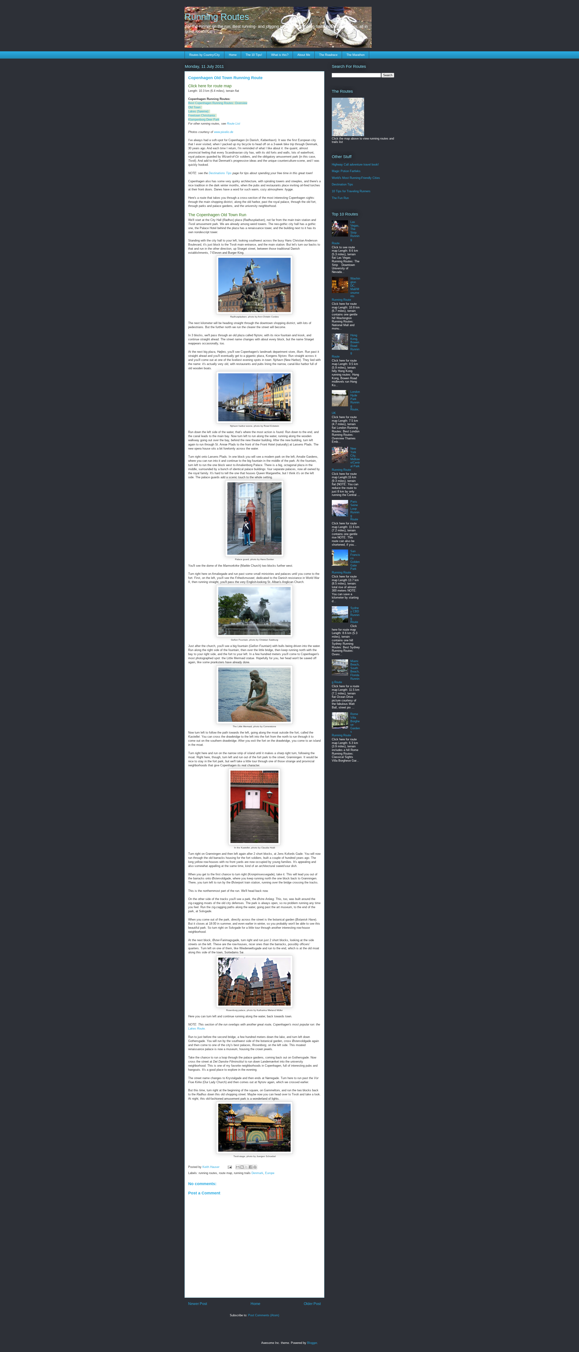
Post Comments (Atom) (263, 1315)
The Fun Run (340, 198)
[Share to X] (246, 1167)
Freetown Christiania (201, 115)
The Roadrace (328, 55)
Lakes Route (196, 1028)
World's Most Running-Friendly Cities (356, 178)
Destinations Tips (220, 173)
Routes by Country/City (204, 55)
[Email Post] (229, 1167)
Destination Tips (342, 184)
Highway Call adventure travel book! (355, 164)
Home (233, 55)
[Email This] (237, 1167)
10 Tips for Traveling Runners (351, 191)
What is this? (279, 55)
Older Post (312, 1304)
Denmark (257, 1173)
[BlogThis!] (242, 1167)
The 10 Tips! (254, 55)
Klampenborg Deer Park (203, 119)
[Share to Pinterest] (255, 1167)
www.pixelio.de (223, 132)
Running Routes (217, 17)
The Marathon (355, 55)
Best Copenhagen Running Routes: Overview (217, 103)
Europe (269, 1173)
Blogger (312, 1343)
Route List (233, 123)
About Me (303, 55)
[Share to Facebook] (250, 1167)
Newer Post (197, 1304)
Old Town (194, 107)
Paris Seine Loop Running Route (354, 510)
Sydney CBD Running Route (354, 615)
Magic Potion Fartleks (346, 171)
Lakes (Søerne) (198, 111)
